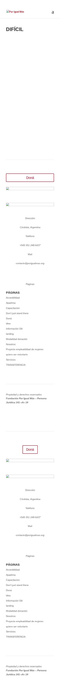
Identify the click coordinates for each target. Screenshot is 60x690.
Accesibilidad (13, 297)
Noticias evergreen (19, 87)
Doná (30, 177)
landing (10, 334)
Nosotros (11, 344)
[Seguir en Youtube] (43, 273)
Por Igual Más (21, 83)
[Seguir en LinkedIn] (30, 273)
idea (8, 323)
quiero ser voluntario (17, 354)
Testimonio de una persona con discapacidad (23, 77)
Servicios (11, 359)
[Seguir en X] (23, 273)
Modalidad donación (16, 339)
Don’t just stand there (17, 313)
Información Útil (14, 328)
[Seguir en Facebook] (36, 273)
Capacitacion (13, 308)
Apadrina (11, 303)
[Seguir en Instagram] (16, 273)
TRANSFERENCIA (16, 365)
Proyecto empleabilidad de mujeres (24, 349)
